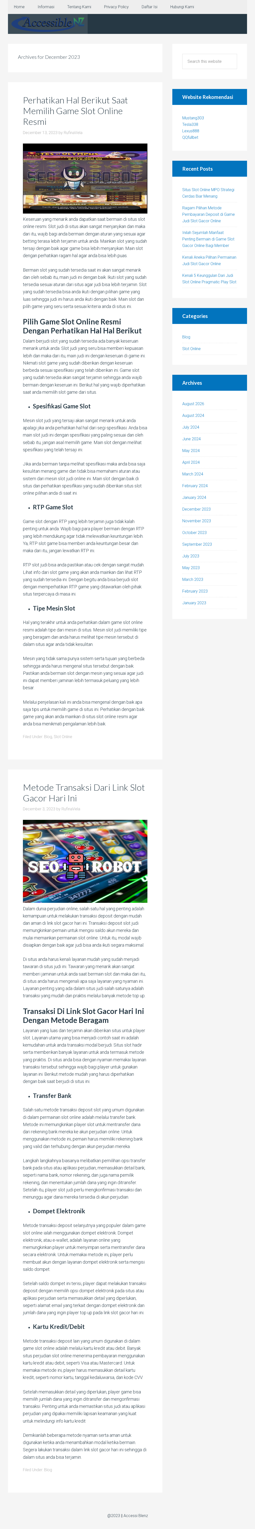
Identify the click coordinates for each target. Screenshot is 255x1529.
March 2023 (192, 579)
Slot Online (63, 736)
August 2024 (193, 415)
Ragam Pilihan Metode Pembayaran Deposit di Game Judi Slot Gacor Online (208, 214)
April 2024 (191, 462)
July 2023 (190, 556)
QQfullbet (190, 137)
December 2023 (196, 509)
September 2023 (197, 544)
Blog (48, 736)
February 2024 (195, 485)
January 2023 (194, 603)
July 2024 (190, 427)
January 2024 (194, 497)
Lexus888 (190, 131)
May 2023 (191, 567)
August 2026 (193, 403)
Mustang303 (193, 118)
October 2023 (194, 532)
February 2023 (195, 591)
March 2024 (192, 474)
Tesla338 (190, 124)
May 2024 (191, 450)
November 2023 (196, 521)
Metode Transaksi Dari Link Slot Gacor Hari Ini (84, 792)
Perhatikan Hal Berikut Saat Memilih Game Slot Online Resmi (75, 110)
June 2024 (191, 439)
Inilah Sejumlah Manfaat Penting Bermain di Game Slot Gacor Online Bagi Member (208, 239)
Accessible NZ (48, 24)
